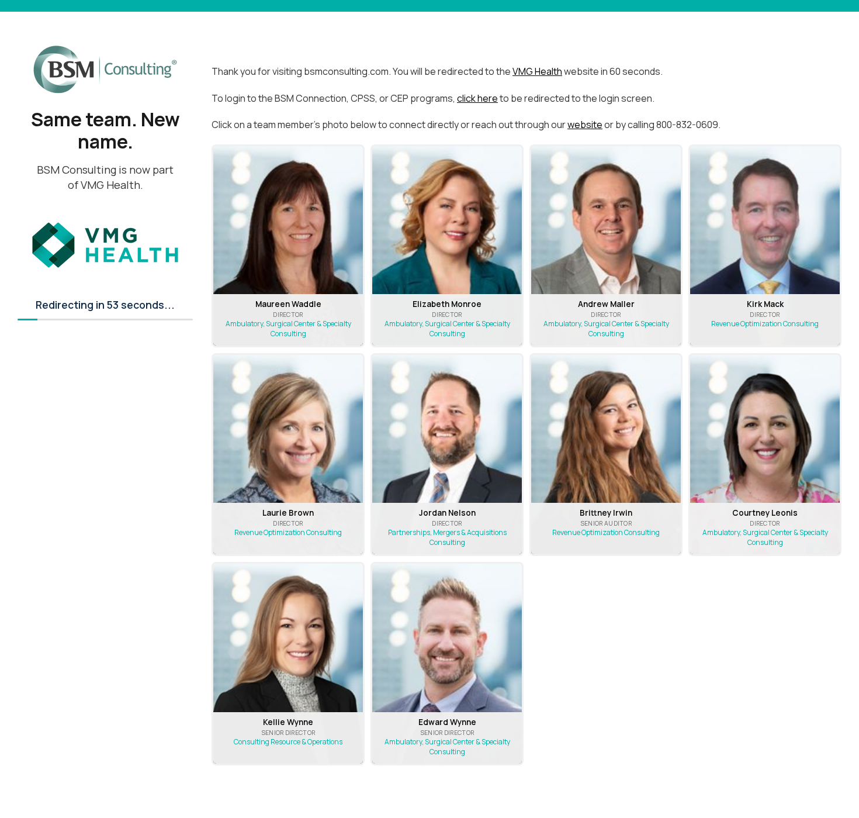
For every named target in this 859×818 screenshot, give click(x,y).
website (584, 124)
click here (477, 98)
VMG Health (537, 71)
